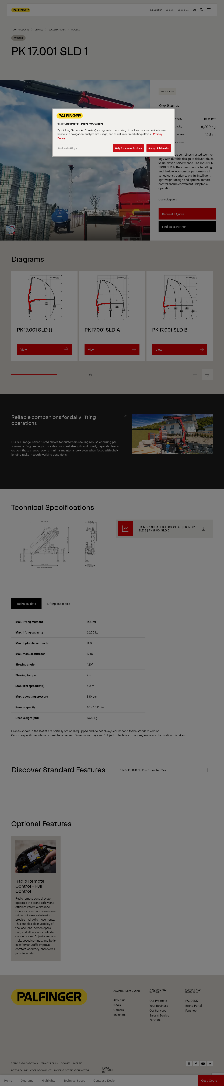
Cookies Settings (67, 148)
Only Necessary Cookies (128, 148)
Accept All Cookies (158, 148)
